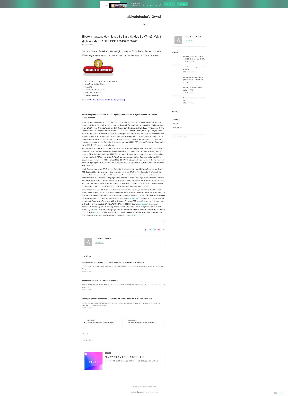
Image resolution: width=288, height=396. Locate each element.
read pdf (140, 201)
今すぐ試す (169, 4)
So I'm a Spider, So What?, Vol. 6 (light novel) (107, 100)
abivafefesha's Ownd (144, 16)
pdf (143, 195)
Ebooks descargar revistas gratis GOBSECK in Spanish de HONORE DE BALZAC (113, 262)
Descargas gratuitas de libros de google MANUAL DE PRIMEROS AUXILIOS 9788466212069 (117, 298)
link (127, 192)
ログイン (183, 4)
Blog (144, 24)
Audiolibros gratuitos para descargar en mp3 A (100, 280)
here (95, 209)
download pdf (133, 198)
